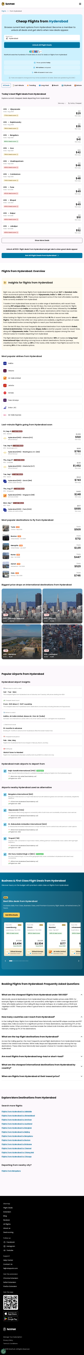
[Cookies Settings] (3, 1351)
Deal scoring (8, 1232)
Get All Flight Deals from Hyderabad (40, 255)
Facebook (11, 1242)
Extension (7, 1212)
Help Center (8, 1260)
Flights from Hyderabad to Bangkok (17, 1128)
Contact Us (7, 1264)
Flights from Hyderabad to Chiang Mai (18, 1152)
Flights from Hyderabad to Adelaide (17, 1111)
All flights (7, 1224)
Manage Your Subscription (12, 1337)
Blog (5, 1216)
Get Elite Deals (11, 915)
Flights (4, 11)
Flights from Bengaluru (11, 1171)
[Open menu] (80, 4)
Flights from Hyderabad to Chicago (17, 1156)
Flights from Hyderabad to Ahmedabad (18, 1115)
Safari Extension (9, 1282)
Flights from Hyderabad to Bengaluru (17, 1136)
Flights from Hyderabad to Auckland (17, 1124)
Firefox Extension (10, 1286)
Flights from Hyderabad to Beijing (16, 1132)
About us (6, 1228)
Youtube (10, 1250)
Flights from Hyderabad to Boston (16, 1140)
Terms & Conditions (10, 1344)
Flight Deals (8, 1208)
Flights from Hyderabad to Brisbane (17, 1144)
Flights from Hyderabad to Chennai (16, 1148)
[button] (61, 103)
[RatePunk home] (8, 4)
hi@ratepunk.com (10, 1268)
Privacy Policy (8, 1340)
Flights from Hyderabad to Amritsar (17, 1120)
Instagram (11, 1246)
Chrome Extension (10, 1278)
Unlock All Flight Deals (42, 45)
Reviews (6, 1220)
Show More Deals (42, 240)
